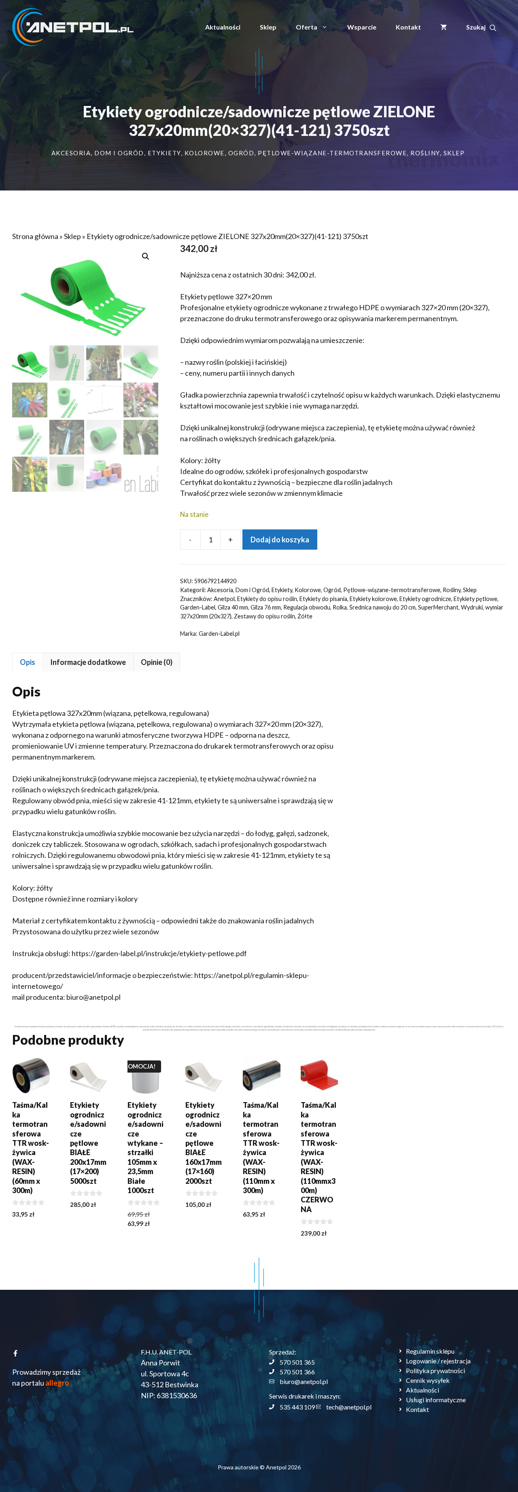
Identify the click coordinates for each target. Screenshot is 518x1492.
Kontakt (408, 27)
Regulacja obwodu (306, 607)
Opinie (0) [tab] (156, 662)
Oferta (306, 27)
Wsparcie (361, 27)
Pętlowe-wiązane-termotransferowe (332, 153)
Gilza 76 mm (266, 607)
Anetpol (224, 598)
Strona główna (35, 236)
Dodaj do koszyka (280, 539)
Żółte (304, 616)
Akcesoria (71, 153)
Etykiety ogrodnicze (425, 598)
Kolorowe (205, 153)
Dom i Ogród (119, 153)
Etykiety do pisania (323, 598)
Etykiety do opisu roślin (267, 598)
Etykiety (164, 153)
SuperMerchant (438, 607)
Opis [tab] (27, 662)
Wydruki (472, 607)
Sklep (268, 27)
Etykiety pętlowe (475, 598)
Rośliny (425, 153)
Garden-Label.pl (219, 633)
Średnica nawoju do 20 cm (382, 607)
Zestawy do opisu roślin (264, 616)
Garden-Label (197, 607)
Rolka (340, 607)
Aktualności (222, 27)
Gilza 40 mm (233, 607)
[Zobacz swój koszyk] (443, 27)
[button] (481, 27)
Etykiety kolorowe (373, 598)
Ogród (241, 153)
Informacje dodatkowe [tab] (88, 662)
